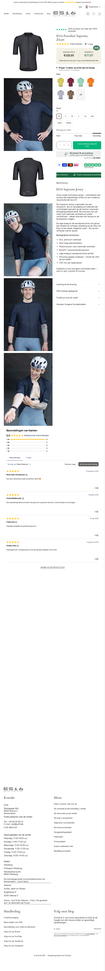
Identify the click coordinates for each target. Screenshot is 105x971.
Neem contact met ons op (65, 804)
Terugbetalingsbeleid (63, 832)
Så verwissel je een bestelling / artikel (70, 809)
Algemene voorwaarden (64, 823)
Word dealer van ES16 (13, 922)
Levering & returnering (66, 284)
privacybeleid (90, 934)
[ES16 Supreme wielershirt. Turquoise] (80, 82)
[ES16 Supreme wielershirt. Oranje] (90, 82)
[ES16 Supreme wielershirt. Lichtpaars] (60, 94)
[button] (17, 14)
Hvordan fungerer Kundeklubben (71, 304)
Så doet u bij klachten (63, 818)
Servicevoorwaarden (63, 827)
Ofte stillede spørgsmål (66, 291)
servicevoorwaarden (60, 935)
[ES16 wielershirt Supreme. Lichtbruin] (70, 94)
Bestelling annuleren (62, 851)
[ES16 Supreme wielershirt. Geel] (60, 82)
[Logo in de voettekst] (13, 790)
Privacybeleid (59, 841)
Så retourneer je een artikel (65, 813)
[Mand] (100, 14)
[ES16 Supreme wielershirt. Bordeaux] (70, 82)
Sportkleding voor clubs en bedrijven (19, 927)
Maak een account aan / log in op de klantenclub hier (78, 60)
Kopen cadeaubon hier (63, 846)
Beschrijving (61, 183)
